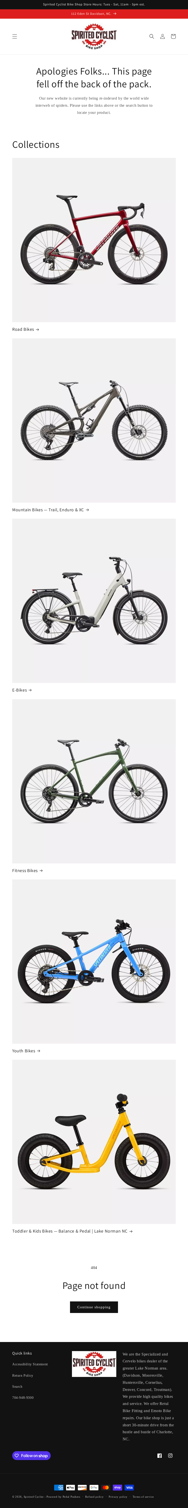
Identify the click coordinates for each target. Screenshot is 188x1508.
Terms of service (143, 1496)
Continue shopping (94, 1307)
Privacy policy (118, 1496)
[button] (14, 36)
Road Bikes (23, 329)
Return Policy (22, 1375)
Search (17, 1386)
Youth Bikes (23, 1051)
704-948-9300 (23, 1398)
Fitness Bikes (25, 870)
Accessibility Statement (30, 1364)
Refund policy (94, 1496)
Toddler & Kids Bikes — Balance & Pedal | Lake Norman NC (70, 1231)
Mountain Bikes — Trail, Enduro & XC (48, 510)
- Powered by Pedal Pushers (62, 1496)
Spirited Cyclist (34, 1496)
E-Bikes (19, 690)
